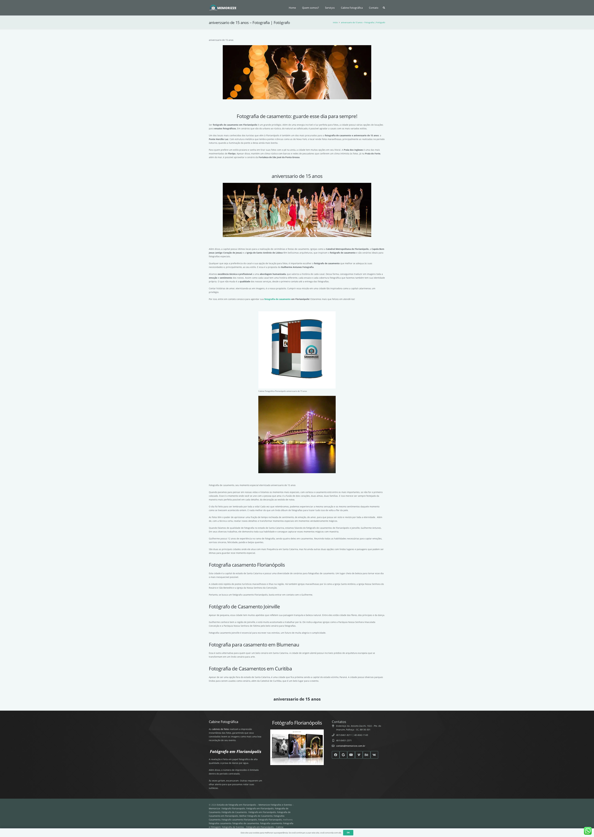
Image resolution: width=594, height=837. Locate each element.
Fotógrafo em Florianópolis (260, 808)
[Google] (343, 755)
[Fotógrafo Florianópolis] (223, 7)
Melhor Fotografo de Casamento (256, 815)
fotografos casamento (220, 823)
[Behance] (366, 755)
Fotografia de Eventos (233, 827)
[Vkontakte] (374, 755)
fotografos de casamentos (245, 823)
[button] (336, 7)
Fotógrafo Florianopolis (233, 808)
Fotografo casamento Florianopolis (239, 819)
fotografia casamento (271, 823)
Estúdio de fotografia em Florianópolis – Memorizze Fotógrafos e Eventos (254, 804)
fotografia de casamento (277, 299)
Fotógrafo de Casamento (234, 812)
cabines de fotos (220, 729)
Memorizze (214, 808)
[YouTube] (351, 755)
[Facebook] (336, 755)
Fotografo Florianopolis (270, 819)
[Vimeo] (359, 755)
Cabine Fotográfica (223, 721)
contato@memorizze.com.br (350, 745)
